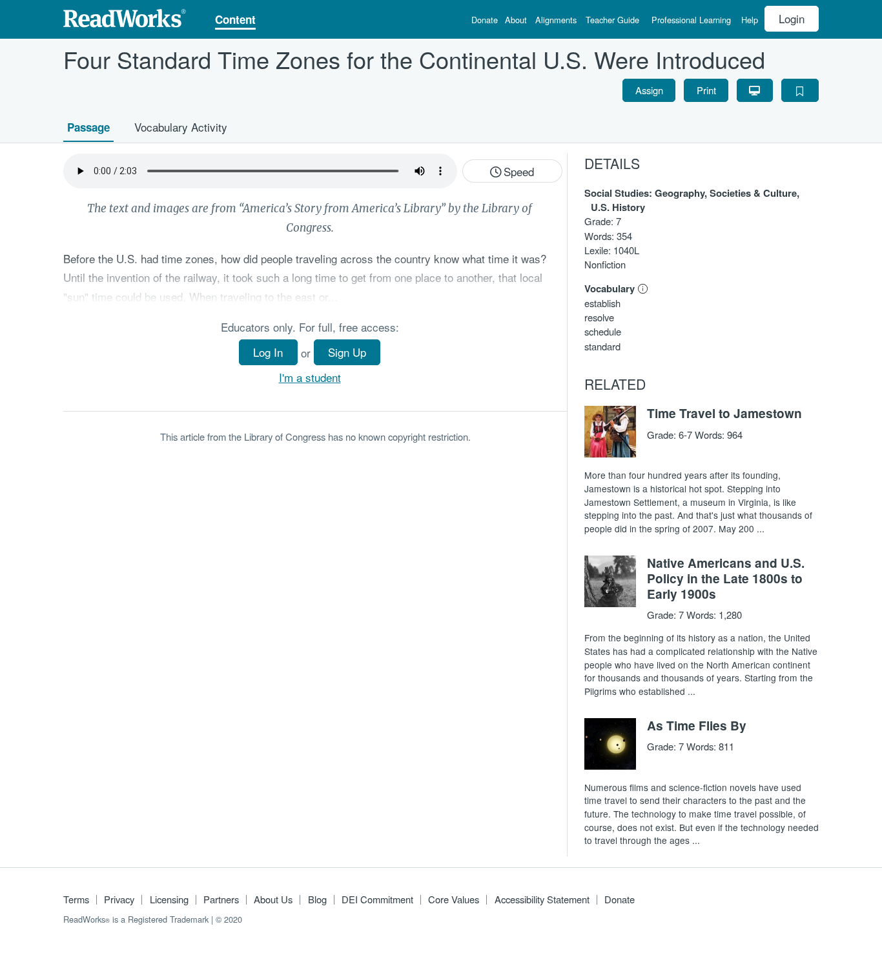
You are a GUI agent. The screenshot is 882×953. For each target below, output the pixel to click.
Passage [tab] (88, 127)
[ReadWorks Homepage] (124, 16)
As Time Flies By (696, 725)
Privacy (119, 899)
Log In (268, 352)
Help (749, 21)
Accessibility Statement (542, 899)
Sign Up (347, 352)
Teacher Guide (612, 21)
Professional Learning (691, 21)
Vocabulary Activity (180, 127)
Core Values (453, 899)
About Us (273, 899)
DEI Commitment (377, 899)
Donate (484, 21)
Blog (317, 899)
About (516, 21)
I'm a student (310, 377)
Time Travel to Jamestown (724, 413)
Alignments (556, 21)
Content (235, 20)
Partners (221, 899)
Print (706, 89)
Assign (649, 89)
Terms (76, 899)
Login (792, 18)
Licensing (169, 899)
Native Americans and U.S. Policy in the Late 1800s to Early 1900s (726, 578)
